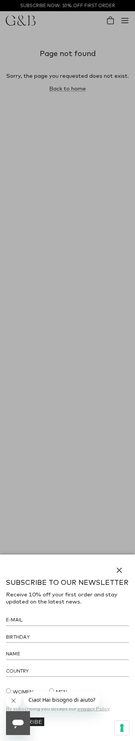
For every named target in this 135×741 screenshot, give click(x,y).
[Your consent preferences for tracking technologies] (122, 728)
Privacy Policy (94, 708)
